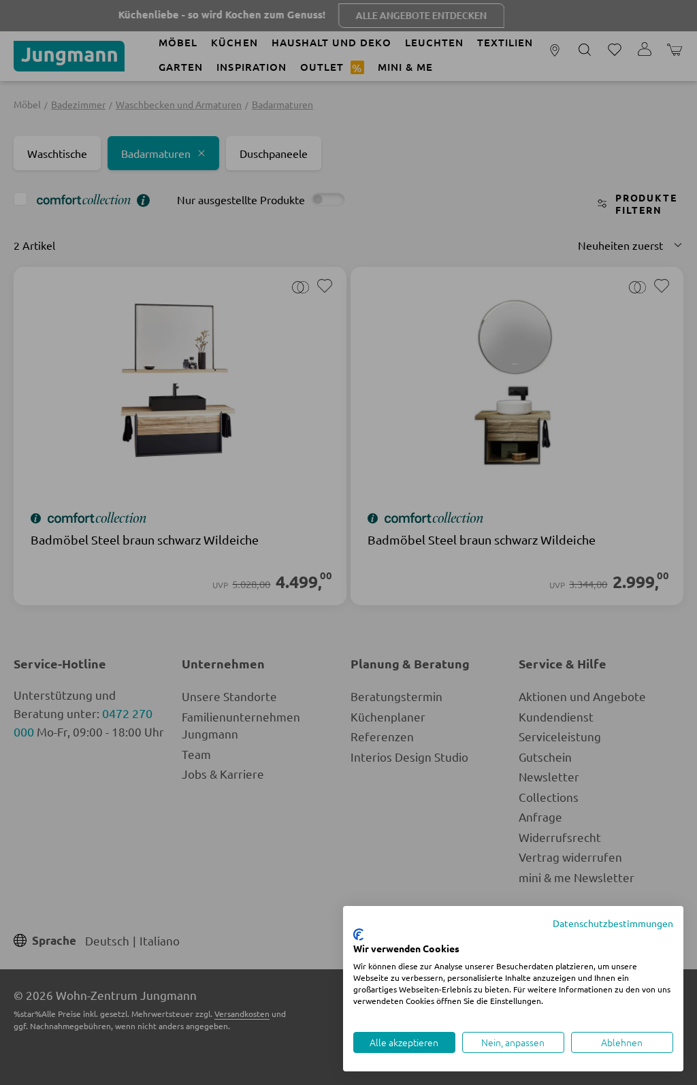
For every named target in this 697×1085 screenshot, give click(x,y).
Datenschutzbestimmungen (613, 923)
